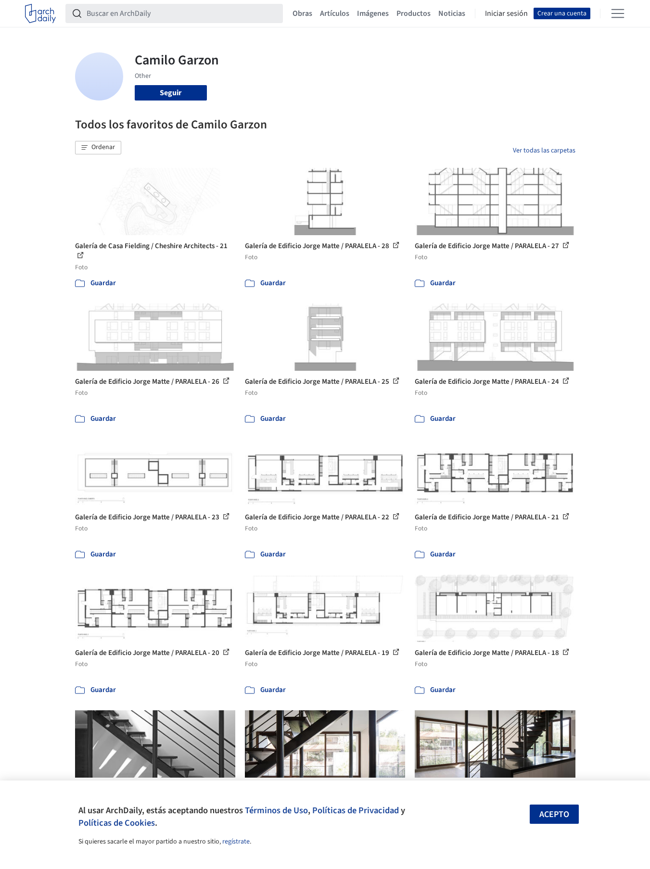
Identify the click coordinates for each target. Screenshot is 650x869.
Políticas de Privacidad (355, 810)
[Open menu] (617, 13)
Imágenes (373, 13)
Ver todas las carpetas (544, 150)
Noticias (451, 13)
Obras (302, 13)
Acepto (554, 814)
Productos (413, 13)
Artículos (334, 13)
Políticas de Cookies (116, 823)
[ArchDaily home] (40, 13)
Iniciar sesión (506, 13)
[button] (98, 147)
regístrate (236, 841)
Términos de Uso (276, 810)
